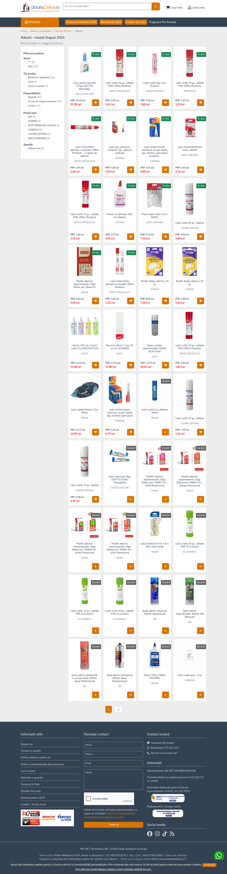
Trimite (112, 825)
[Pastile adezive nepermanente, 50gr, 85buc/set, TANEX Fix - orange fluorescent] (189, 456)
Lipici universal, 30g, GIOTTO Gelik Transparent (120, 479)
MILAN (84, 418)
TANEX (84, 292)
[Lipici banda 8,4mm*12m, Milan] (84, 389)
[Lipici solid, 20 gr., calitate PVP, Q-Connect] (189, 524)
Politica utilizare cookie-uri (35, 757)
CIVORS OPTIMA (39, 134)
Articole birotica (63, 31)
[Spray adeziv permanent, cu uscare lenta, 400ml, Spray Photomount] (84, 655)
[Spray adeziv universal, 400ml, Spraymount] (154, 591)
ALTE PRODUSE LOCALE (43, 125)
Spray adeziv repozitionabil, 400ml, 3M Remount (190, 614)
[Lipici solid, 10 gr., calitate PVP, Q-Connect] (84, 591)
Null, (33, 66)
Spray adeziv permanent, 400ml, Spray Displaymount (120, 678)
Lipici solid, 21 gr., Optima (84, 485)
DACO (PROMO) (39, 138)
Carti (32, 82)
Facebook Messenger (162, 743)
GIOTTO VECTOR (85, 94)
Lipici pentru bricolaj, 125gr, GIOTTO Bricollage (84, 86)
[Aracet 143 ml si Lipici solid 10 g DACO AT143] (84, 325)
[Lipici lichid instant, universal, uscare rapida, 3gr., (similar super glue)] (119, 389)
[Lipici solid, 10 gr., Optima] (189, 394)
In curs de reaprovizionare (44, 101)
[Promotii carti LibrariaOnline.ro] (157, 833)
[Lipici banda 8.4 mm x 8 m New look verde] (154, 524)
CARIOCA (35, 129)
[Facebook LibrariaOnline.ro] (149, 833)
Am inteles (209, 865)
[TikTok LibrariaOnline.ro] (164, 833)
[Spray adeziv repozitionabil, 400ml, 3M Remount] (189, 591)
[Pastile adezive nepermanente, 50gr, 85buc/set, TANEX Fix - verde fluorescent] (84, 524)
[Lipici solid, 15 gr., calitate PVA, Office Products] (84, 194)
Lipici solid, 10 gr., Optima (189, 418)
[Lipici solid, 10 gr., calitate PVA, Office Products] (189, 63)
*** (31, 62)
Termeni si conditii (31, 751)
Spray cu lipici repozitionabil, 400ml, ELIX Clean (155, 348)
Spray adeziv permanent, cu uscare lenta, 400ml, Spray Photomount (84, 678)
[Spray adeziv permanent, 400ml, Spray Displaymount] (119, 655)
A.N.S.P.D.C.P (196, 777)
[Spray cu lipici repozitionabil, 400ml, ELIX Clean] (154, 325)
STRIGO (155, 289)
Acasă (24, 31)
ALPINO (34, 121)
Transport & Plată (30, 784)
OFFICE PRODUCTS (119, 91)
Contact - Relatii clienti (33, 804)
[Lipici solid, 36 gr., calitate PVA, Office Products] (119, 63)
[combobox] (107, 6)
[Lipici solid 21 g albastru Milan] (154, 389)
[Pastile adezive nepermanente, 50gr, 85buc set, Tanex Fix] (84, 261)
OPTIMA (119, 222)
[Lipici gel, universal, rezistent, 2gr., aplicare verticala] (119, 127)
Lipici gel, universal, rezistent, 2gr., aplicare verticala (120, 150)
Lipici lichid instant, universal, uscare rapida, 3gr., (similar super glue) (120, 412)
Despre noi (27, 744)
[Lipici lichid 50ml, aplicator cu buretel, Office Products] (119, 261)
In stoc (34, 106)
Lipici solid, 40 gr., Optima (189, 223)
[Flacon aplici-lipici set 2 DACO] (154, 194)
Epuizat (34, 97)
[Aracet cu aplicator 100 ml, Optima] (119, 194)
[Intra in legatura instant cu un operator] (219, 856)
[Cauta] (156, 6)
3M (31, 117)
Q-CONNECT (190, 552)
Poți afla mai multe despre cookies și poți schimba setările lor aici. (113, 869)
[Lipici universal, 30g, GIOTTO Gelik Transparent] (119, 456)
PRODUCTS (190, 91)
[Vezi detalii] (165, 432)
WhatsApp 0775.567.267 (165, 748)
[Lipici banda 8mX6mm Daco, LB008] (189, 127)
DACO (84, 354)
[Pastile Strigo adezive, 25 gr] (189, 261)
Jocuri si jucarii (38, 86)
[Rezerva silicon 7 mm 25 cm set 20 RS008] (119, 325)
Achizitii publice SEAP (33, 798)
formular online (172, 806)
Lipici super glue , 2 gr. (189, 675)
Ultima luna (36, 148)
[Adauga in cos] (95, 102)
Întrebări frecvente (31, 791)
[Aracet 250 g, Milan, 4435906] (154, 655)
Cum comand (28, 771)
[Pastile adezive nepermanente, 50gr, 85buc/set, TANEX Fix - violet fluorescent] (154, 456)
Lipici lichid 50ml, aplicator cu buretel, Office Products (119, 284)
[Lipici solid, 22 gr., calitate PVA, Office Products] (189, 325)
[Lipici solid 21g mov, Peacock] (154, 63)
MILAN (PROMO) (155, 91)
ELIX (154, 357)
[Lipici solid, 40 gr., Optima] (189, 199)
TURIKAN (120, 158)
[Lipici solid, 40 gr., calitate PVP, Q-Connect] (119, 591)
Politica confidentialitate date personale (42, 764)
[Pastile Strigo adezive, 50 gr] (154, 261)
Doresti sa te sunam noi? (164, 753)
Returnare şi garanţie (32, 777)
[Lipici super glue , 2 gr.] (189, 655)
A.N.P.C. (169, 791)
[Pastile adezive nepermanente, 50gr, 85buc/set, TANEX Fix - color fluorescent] (119, 524)
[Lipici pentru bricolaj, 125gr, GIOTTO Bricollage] (84, 63)
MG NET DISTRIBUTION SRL (180, 771)
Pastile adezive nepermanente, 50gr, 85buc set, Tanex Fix (85, 284)
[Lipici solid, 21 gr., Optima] (84, 461)
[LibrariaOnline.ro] (40, 7)
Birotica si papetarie (41, 31)
